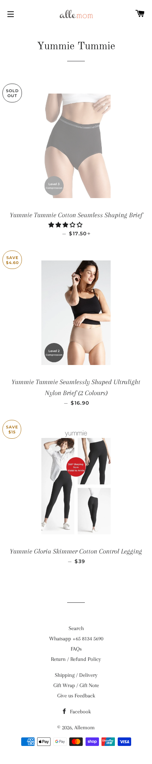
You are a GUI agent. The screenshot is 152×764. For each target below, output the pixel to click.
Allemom (84, 727)
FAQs (76, 649)
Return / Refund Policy (76, 659)
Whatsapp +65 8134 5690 (76, 638)
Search (76, 628)
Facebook (80, 711)
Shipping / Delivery (76, 675)
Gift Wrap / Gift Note (76, 685)
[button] (66, 225)
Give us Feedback (76, 695)
